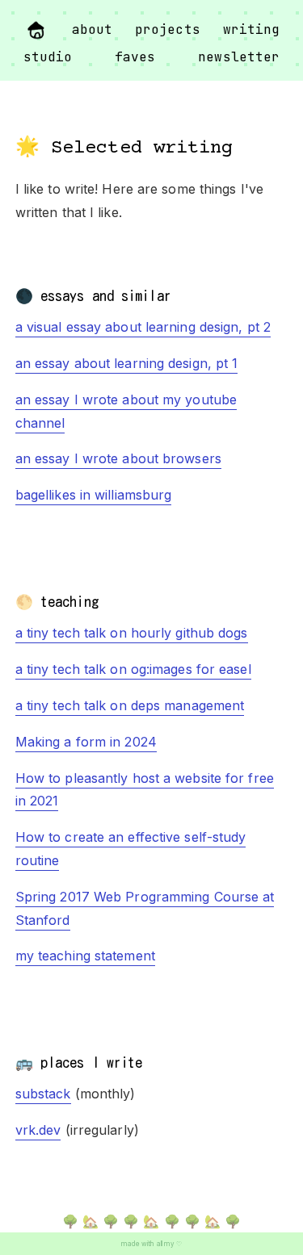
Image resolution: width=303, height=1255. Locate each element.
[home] (36, 31)
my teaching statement (85, 956)
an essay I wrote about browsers (118, 458)
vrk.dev (38, 1130)
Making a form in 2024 (86, 742)
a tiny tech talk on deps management (130, 705)
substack (43, 1094)
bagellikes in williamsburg (93, 495)
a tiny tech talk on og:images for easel (133, 669)
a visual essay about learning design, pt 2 (143, 327)
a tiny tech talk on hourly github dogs (131, 633)
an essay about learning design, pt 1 (126, 363)
